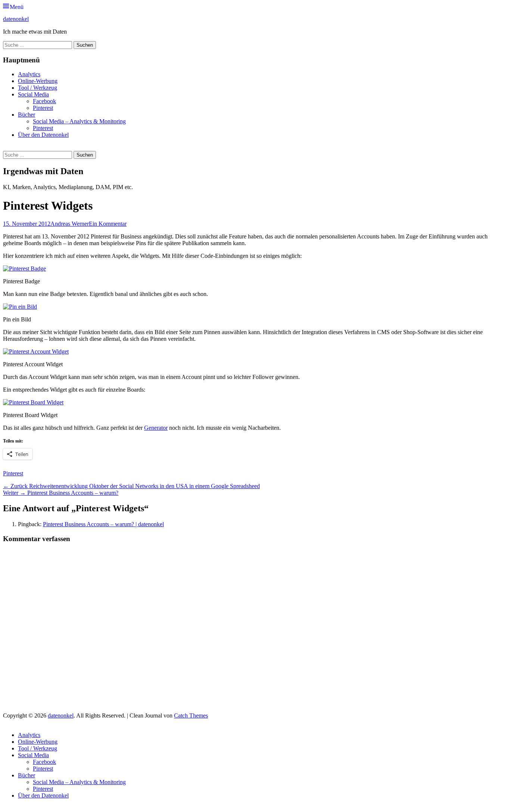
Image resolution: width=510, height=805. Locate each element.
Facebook (44, 101)
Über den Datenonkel (43, 135)
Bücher (26, 114)
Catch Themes (191, 715)
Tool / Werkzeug (37, 87)
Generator (156, 428)
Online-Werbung (37, 81)
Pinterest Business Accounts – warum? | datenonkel (103, 524)
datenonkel (16, 19)
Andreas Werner (69, 223)
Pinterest (43, 108)
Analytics (29, 74)
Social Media (33, 94)
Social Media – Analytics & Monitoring (79, 121)
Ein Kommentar (108, 223)
